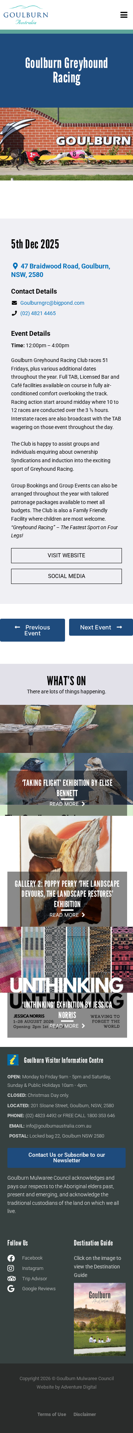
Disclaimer (85, 1414)
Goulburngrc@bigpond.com (52, 303)
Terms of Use (51, 1414)
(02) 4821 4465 (38, 313)
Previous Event (37, 630)
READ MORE (66, 804)
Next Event (95, 627)
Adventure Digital (78, 1387)
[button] (123, 15)
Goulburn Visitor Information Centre (63, 1060)
